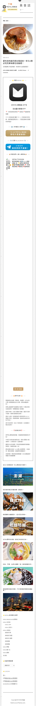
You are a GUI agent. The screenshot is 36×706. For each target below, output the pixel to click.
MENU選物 (6, 652)
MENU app (8, 624)
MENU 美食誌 (6, 70)
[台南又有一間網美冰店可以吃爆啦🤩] (18, 374)
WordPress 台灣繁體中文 (10, 684)
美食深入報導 (13, 70)
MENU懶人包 (6, 650)
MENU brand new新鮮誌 (10, 619)
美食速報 (7, 641)
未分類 (5, 655)
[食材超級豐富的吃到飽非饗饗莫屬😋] (18, 207)
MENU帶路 (6, 647)
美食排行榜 (8, 632)
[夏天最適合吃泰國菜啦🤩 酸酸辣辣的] (18, 303)
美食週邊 (7, 644)
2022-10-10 (6, 57)
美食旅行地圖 (8, 635)
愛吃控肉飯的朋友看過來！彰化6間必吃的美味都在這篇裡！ (18, 62)
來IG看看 (19, 389)
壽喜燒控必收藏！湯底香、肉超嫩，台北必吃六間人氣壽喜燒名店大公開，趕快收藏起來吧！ (18, 402)
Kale (23, 700)
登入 (4, 675)
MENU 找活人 (8, 627)
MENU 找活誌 (6, 622)
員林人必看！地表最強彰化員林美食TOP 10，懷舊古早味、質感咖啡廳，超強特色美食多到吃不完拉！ (18, 418)
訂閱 (10, 678)
